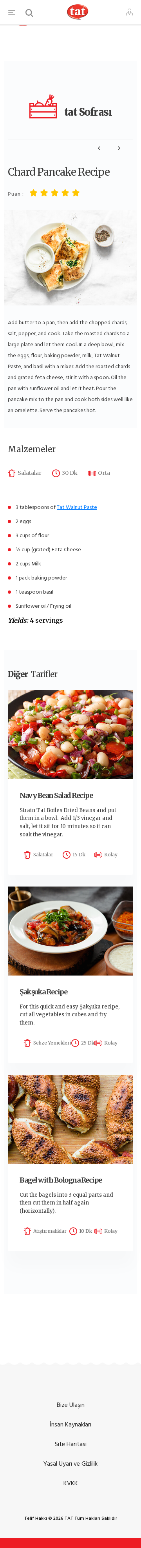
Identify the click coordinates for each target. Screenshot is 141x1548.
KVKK (70, 1483)
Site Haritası (71, 1444)
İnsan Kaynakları (70, 1424)
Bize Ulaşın (71, 1405)
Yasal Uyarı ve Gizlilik (70, 1464)
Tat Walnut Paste (77, 507)
